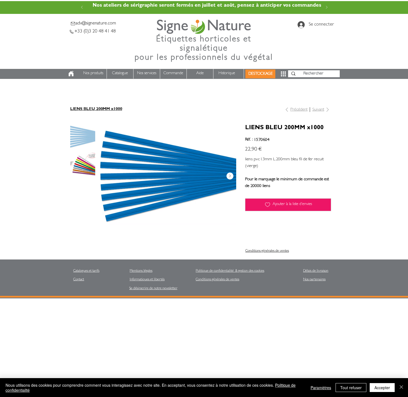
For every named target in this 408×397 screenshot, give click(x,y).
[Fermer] (401, 388)
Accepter (382, 387)
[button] (283, 73)
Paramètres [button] (321, 387)
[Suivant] (326, 8)
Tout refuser (351, 387)
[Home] (71, 73)
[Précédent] (82, 8)
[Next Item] (229, 176)
